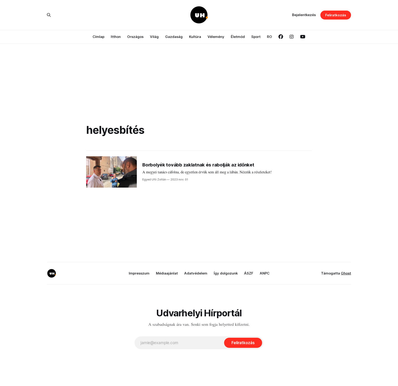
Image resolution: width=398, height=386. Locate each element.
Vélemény (216, 36)
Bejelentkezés (304, 15)
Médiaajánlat (167, 273)
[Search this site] (49, 15)
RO (269, 36)
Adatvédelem (195, 273)
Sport (255, 36)
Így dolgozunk (226, 273)
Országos (135, 36)
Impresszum (139, 273)
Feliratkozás (335, 15)
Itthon (116, 36)
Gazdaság (174, 36)
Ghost (346, 273)
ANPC (264, 273)
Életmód (238, 36)
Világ (154, 36)
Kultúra (195, 36)
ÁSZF (248, 273)
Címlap (98, 36)
